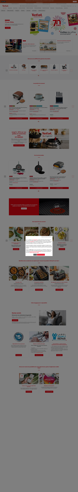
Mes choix (35, 254)
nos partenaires (35, 239)
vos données (32, 241)
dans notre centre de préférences (35, 251)
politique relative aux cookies (34, 252)
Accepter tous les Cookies (41, 254)
